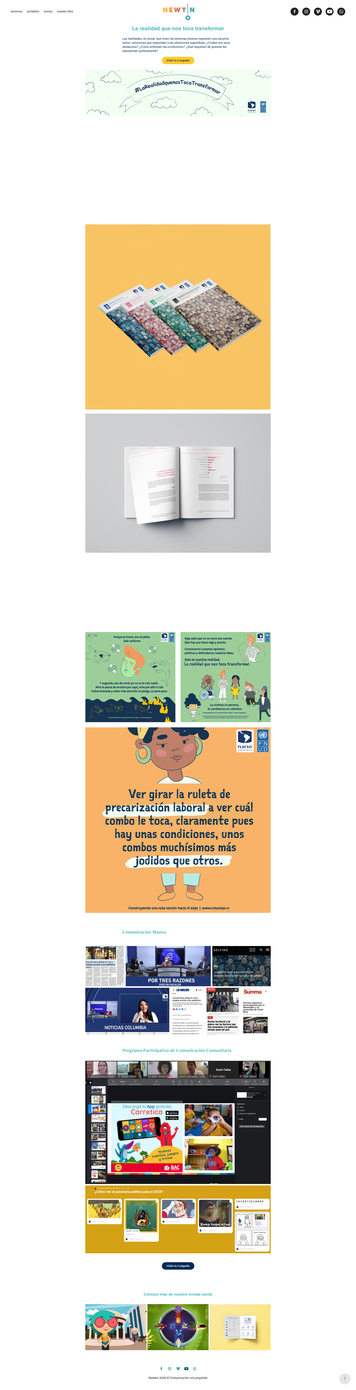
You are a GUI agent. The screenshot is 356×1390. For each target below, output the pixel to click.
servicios (16, 11)
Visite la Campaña (178, 60)
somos (48, 11)
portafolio (33, 11)
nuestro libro (65, 11)
